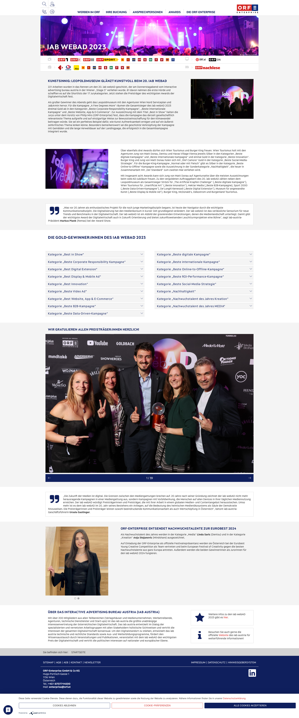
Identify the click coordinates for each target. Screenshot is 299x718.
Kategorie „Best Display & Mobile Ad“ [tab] (74, 276)
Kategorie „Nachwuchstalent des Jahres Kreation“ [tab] (192, 299)
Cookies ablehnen (64, 705)
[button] (88, 12)
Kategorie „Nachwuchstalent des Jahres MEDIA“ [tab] (191, 306)
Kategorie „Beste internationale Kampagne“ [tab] (188, 262)
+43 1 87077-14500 (59, 683)
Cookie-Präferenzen (157, 705)
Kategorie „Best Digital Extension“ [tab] (72, 269)
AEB (66, 662)
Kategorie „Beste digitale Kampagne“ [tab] (183, 254)
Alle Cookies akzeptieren (250, 705)
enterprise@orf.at (60, 687)
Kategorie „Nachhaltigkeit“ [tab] (176, 291)
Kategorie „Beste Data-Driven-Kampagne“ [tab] (78, 313)
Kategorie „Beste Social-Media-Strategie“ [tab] (186, 284)
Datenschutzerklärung (234, 698)
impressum (198, 662)
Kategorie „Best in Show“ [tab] (66, 254)
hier (226, 617)
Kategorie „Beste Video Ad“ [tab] (67, 291)
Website (223, 635)
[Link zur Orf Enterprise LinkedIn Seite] (252, 673)
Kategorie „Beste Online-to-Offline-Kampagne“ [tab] (190, 269)
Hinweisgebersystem (242, 662)
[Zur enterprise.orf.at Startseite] (247, 8)
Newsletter (92, 662)
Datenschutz (216, 662)
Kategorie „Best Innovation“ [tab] (68, 284)
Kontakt (76, 662)
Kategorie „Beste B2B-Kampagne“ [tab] (72, 306)
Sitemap (48, 662)
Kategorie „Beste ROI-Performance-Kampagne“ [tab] (190, 276)
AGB (58, 662)
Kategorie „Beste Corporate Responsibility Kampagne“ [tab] (87, 262)
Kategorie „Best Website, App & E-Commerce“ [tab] (81, 299)
